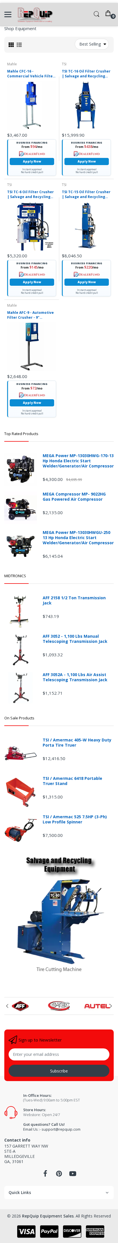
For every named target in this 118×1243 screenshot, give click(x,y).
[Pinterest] (59, 1175)
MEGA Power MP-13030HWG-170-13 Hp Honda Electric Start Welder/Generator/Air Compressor (78, 461)
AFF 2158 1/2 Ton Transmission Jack (74, 600)
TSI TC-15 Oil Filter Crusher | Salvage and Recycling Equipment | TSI (86, 194)
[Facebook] (45, 1175)
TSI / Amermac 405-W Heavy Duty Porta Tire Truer (77, 742)
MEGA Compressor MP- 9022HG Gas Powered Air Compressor (74, 497)
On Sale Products (19, 718)
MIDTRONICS (15, 575)
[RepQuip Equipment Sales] (35, 14)
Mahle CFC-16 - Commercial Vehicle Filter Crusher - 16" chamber (30, 74)
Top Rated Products (21, 433)
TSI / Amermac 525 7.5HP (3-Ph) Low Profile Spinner (75, 819)
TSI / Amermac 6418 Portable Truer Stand (72, 781)
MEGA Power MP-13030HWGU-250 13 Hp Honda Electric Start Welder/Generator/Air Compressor (78, 537)
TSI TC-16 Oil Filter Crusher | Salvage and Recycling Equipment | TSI (86, 74)
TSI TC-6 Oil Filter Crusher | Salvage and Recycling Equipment (30, 194)
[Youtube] (72, 1175)
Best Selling (90, 44)
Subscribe (59, 1071)
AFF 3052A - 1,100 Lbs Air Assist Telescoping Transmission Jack (75, 677)
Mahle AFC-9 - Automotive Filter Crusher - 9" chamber (30, 315)
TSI (64, 64)
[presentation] (7, 1006)
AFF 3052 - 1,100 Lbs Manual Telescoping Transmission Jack (75, 639)
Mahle (12, 64)
